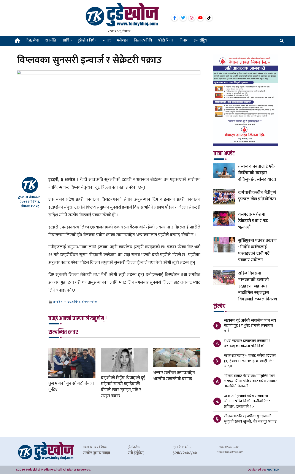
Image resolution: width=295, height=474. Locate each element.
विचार (183, 40)
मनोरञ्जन (122, 40)
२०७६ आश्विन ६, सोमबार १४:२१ (30, 204)
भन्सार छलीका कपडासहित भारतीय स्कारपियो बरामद (174, 376)
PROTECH (272, 469)
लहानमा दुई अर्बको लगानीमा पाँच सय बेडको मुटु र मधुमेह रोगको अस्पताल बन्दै (250, 325)
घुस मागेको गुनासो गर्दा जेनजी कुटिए (71, 386)
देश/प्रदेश (33, 40)
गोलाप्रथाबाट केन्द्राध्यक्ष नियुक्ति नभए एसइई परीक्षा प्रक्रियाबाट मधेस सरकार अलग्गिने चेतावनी (250, 381)
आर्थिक (67, 40)
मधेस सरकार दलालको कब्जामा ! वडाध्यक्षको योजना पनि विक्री (247, 343)
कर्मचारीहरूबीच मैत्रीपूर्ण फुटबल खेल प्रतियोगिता (257, 196)
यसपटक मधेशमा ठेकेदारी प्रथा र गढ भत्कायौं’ (253, 221)
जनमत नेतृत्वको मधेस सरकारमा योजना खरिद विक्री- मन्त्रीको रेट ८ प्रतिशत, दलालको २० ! (247, 401)
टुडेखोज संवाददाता (29, 197)
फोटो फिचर (165, 40)
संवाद (107, 40)
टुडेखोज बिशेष (87, 40)
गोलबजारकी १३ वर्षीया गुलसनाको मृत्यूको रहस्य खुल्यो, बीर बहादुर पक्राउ (250, 419)
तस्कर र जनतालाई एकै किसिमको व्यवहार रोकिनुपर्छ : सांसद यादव (257, 173)
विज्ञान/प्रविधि (143, 40)
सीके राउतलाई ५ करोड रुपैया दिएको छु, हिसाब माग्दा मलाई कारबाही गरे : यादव (250, 361)
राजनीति (50, 40)
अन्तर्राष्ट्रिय (200, 40)
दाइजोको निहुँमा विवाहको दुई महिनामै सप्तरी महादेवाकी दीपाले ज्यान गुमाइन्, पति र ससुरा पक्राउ (123, 387)
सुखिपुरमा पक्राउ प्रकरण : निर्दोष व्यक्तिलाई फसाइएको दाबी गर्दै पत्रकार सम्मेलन (257, 250)
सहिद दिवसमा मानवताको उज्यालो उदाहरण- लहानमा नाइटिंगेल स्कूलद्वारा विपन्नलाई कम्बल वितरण (257, 286)
